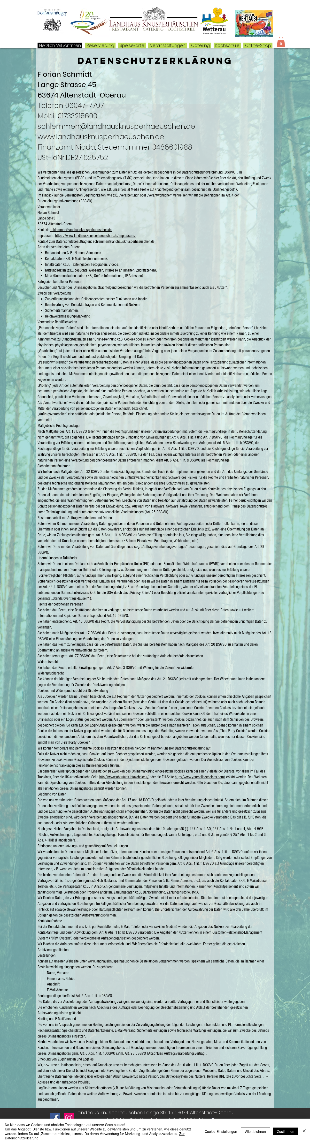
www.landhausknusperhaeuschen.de (113, 961)
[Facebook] (55, 1118)
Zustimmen (285, 1131)
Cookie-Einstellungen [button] (221, 1131)
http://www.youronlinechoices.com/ (200, 777)
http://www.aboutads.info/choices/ (124, 777)
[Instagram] (69, 1118)
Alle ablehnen (255, 1131)
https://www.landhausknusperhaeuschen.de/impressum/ (95, 235)
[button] (281, 42)
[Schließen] (304, 1131)
